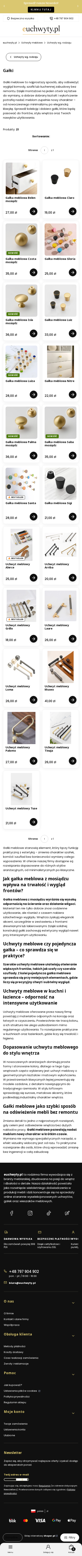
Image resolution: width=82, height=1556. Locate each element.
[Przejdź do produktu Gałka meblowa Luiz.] (60, 301)
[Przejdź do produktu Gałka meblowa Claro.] (60, 178)
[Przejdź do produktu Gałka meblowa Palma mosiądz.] (21, 423)
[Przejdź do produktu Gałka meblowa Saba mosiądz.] (60, 423)
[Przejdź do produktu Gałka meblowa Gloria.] (60, 239)
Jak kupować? (13, 1385)
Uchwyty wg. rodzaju (59, 42)
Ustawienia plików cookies (21, 1391)
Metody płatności (15, 1346)
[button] (39, 1303)
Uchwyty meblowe (32, 42)
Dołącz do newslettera (21, 1479)
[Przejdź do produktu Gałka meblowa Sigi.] (60, 484)
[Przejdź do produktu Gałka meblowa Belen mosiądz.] (21, 178)
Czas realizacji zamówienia (21, 1358)
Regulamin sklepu (15, 1402)
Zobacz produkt (33, 211)
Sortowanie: (41, 136)
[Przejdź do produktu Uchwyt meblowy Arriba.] (60, 545)
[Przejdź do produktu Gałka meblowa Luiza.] (21, 362)
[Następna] (77, 7)
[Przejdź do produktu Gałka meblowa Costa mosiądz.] (21, 239)
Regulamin (45, 1485)
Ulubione (9, 1435)
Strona (33, 150)
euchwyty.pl (10, 42)
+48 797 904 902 (63, 18)
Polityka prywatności (17, 1396)
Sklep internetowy (39, 1535)
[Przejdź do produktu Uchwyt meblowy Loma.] (21, 667)
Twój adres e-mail (16, 1474)
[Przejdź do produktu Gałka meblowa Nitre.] (60, 362)
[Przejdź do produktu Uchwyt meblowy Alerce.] (21, 545)
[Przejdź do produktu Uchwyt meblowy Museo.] (60, 667)
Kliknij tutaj (41, 9)
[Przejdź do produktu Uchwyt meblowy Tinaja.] (60, 728)
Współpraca (11, 1325)
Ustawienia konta (15, 1429)
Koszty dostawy (13, 1352)
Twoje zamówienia (16, 1424)
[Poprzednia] (4, 7)
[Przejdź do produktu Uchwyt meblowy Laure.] (60, 606)
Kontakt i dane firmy (16, 1319)
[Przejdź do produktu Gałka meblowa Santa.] (21, 484)
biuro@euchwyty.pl (22, 1283)
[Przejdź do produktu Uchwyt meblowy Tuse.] (21, 789)
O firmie (9, 1313)
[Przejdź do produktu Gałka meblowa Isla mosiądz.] (21, 301)
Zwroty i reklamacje (16, 1363)
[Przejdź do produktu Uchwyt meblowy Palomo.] (21, 728)
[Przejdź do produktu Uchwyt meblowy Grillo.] (21, 606)
